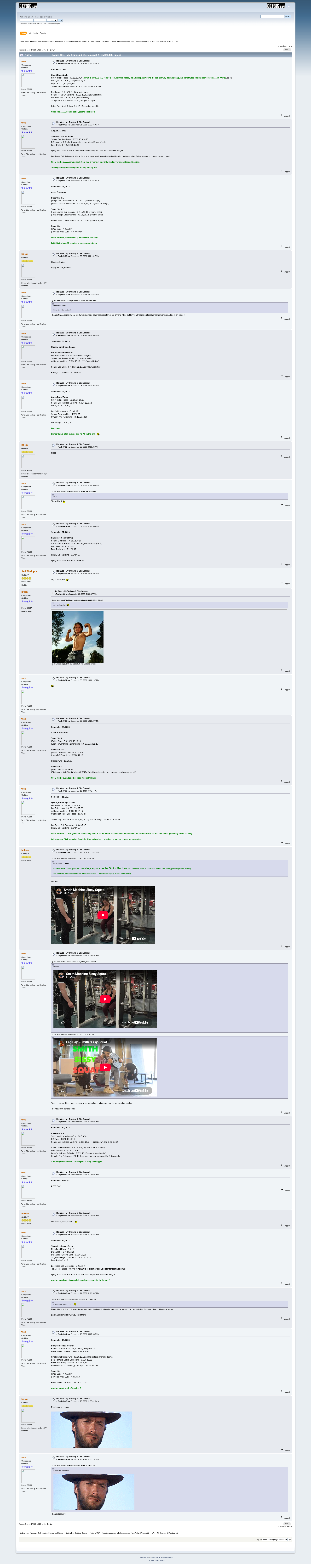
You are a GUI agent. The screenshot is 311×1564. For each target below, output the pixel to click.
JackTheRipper (29, 571)
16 (29, 50)
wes (23, 61)
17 (32, 50)
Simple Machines (167, 1557)
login (41, 17)
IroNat (24, 254)
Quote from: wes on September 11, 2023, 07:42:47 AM (73, 858)
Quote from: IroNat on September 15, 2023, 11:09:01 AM (73, 1465)
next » (289, 46)
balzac (25, 850)
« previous (282, 46)
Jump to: (258, 1540)
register (49, 17)
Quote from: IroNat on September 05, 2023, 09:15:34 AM (74, 491)
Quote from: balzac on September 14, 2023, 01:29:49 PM (74, 1299)
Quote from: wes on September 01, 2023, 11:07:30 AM (73, 1034)
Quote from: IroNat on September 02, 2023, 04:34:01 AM (74, 301)
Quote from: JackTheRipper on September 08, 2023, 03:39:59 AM (77, 600)
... (28, 50)
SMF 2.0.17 (144, 1557)
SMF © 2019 (155, 1557)
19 (38, 50)
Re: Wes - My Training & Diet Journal (73, 61)
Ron (132, 41)
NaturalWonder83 (142, 41)
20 (40, 50)
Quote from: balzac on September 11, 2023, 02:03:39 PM (74, 962)
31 (45, 50)
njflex (24, 591)
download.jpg (58, 664)
